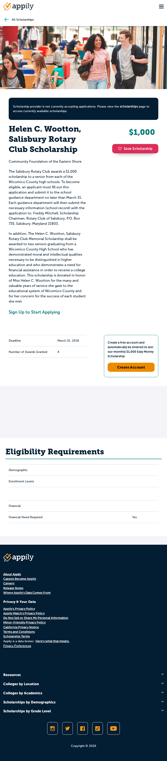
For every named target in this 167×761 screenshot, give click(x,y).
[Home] (18, 6)
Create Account (131, 367)
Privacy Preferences (17, 645)
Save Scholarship (138, 149)
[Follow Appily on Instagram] (52, 728)
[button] (121, 148)
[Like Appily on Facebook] (82, 728)
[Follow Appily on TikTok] (97, 728)
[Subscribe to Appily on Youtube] (113, 728)
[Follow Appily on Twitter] (67, 728)
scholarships (129, 106)
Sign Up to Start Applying (34, 312)
